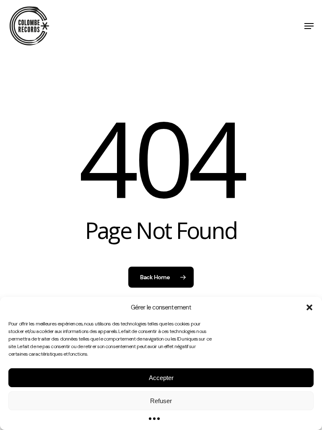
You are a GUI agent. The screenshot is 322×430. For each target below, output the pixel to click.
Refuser (161, 400)
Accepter (161, 377)
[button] (309, 307)
